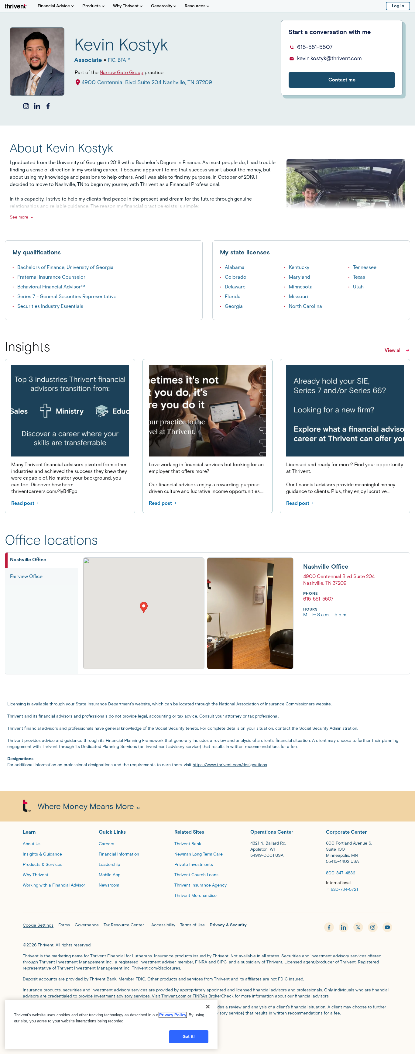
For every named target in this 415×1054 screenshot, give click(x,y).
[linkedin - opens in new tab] (343, 927)
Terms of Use (192, 925)
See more (19, 217)
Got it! (189, 1036)
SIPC (222, 962)
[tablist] (41, 613)
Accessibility (163, 925)
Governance (87, 925)
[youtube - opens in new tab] (387, 927)
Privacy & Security (228, 925)
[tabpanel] (228, 613)
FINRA (201, 962)
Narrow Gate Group (121, 72)
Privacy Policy (172, 1015)
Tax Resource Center (124, 925)
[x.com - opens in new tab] (358, 927)
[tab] (41, 560)
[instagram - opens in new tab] (372, 927)
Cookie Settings (38, 925)
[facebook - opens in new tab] (329, 927)
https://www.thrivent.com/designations (230, 764)
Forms (64, 925)
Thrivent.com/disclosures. (156, 968)
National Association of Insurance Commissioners (267, 704)
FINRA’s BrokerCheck (213, 996)
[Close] (207, 1006)
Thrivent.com (173, 996)
